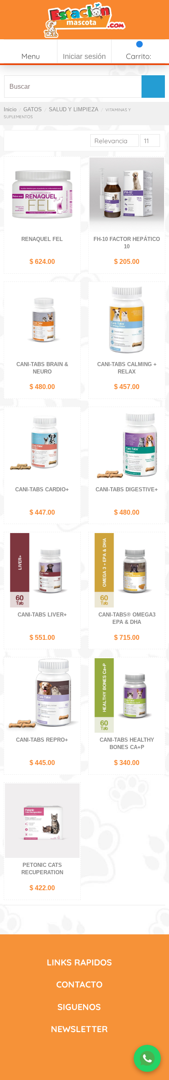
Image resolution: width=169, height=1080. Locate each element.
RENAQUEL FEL (42, 239)
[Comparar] (73, 182)
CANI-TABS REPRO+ (42, 740)
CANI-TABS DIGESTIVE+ (127, 489)
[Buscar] (152, 86)
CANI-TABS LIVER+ (42, 615)
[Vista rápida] (73, 195)
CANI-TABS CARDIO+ (42, 489)
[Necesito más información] (147, 1058)
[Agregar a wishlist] (73, 168)
